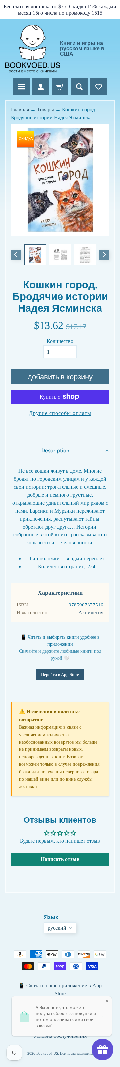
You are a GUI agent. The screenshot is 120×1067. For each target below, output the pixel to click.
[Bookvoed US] (32, 49)
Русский (57, 928)
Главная (20, 109)
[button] (60, 451)
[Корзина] (60, 86)
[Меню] (21, 86)
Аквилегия (90, 612)
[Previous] (16, 255)
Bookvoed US (47, 1053)
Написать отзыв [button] (60, 859)
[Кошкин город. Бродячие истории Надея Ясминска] (35, 254)
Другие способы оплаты (60, 413)
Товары (45, 109)
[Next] (104, 255)
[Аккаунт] (40, 86)
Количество (60, 341)
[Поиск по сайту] (79, 86)
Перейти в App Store (60, 674)
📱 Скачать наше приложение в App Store (60, 989)
